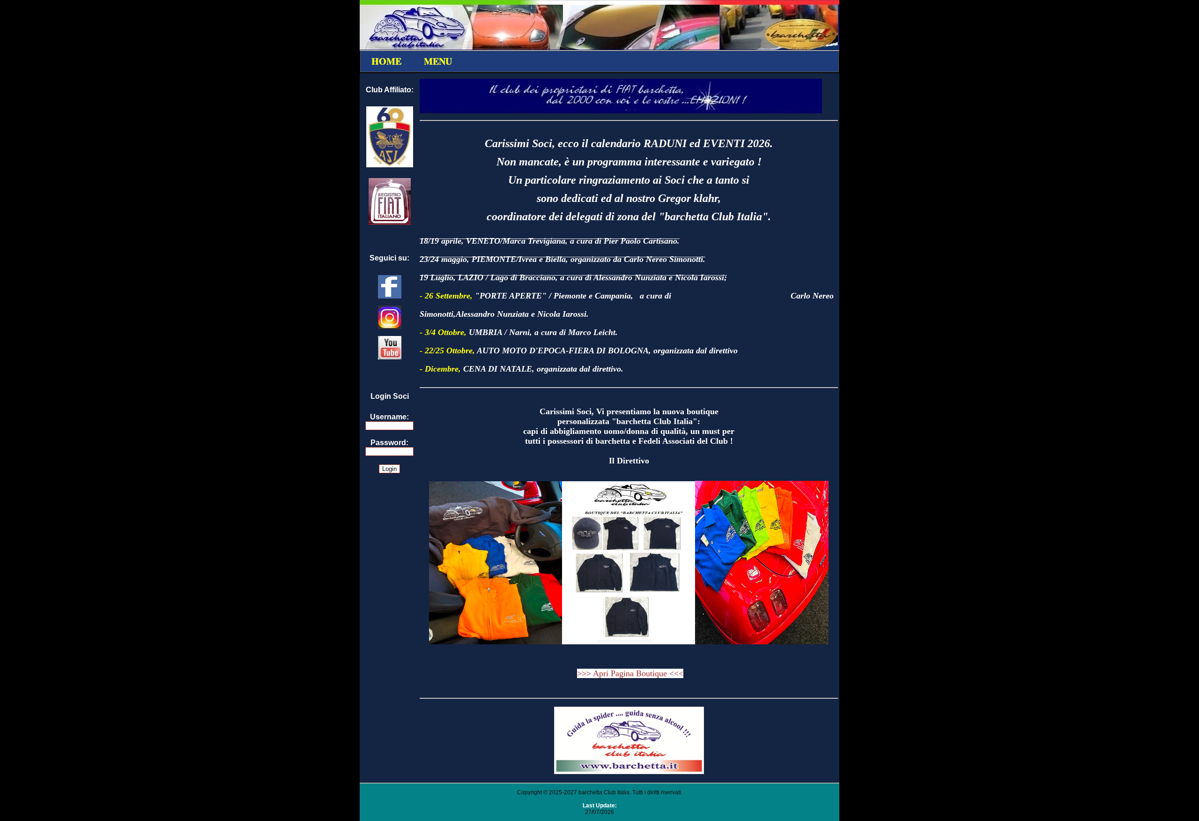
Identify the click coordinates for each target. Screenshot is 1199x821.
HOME (386, 61)
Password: (389, 443)
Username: (389, 417)
